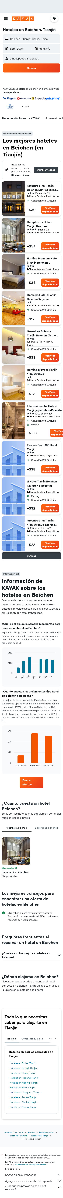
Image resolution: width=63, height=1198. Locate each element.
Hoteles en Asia (46, 1132)
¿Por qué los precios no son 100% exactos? (25, 1187)
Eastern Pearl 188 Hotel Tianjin (42, 447)
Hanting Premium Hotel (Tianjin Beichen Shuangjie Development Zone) (42, 261)
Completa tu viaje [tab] (32, 1038)
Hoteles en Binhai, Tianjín (23, 1063)
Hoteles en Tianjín (39, 1135)
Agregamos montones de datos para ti (28, 1181)
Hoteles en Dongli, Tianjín (23, 1068)
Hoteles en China (18, 1135)
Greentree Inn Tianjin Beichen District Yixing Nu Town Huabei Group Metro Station (42, 188)
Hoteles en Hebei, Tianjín (23, 1073)
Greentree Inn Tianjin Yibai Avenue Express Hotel (41, 523)
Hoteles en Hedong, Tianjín (24, 1077)
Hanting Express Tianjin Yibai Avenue (42, 371)
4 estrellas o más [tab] (16, 827)
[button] (6, 18)
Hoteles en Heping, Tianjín (24, 1082)
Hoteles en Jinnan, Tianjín (23, 1097)
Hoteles (31, 1132)
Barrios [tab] (11, 1038)
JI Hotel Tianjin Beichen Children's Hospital (42, 483)
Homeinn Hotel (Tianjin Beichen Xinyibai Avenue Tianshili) (41, 297)
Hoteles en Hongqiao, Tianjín (25, 1092)
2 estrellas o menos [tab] (46, 827)
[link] (31, 782)
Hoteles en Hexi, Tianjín (22, 1087)
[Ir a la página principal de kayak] (23, 18)
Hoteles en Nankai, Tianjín (23, 1102)
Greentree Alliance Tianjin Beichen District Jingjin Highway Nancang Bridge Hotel (42, 333)
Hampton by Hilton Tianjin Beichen (39, 224)
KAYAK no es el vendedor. (20, 1174)
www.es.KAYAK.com (14, 1132)
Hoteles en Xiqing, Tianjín (23, 1107)
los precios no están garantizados (30, 1164)
